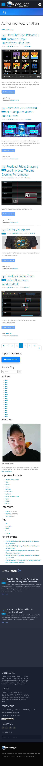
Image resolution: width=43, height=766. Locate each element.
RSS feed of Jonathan (8, 30)
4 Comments (14, 222)
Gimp (7, 487)
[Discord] (10, 727)
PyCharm (8, 494)
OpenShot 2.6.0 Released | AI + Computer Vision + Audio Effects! (20, 112)
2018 (6, 396)
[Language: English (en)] (39, 4)
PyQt (7, 499)
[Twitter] (6, 727)
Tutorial (8, 533)
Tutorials (8, 516)
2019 (6, 394)
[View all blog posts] (19, 570)
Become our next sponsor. (10, 737)
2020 (6, 392)
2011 (6, 410)
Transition (9, 531)
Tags (4, 519)
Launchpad (9, 491)
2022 (6, 388)
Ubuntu (8, 503)
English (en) (30, 756)
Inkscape (8, 489)
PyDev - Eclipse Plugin (12, 496)
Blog (4, 12)
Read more (5, 594)
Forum (12, 715)
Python (8, 501)
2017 (6, 398)
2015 (6, 402)
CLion (7, 482)
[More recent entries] (4, 345)
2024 (6, 384)
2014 (6, 404)
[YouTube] (14, 727)
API (6, 524)
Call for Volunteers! (18, 230)
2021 (6, 390)
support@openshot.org (12, 712)
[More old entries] (39, 348)
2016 (6, 400)
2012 (6, 408)
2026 (6, 380)
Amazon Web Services (12, 480)
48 (34, 345)
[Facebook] (3, 727)
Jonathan (11, 46)
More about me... (7, 471)
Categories (7, 506)
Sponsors (7, 732)
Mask (7, 528)
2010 (6, 412)
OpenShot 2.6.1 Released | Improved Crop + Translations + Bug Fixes (20, 39)
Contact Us (8, 706)
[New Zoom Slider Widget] (22, 303)
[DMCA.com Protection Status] (8, 718)
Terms (24, 756)
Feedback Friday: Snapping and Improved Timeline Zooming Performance (20, 170)
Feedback (9, 220)
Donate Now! (11, 359)
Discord (17, 715)
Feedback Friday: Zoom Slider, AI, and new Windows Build (18, 280)
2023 (6, 386)
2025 (6, 382)
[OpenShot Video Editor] (17, 4)
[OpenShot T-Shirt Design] (22, 243)
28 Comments (14, 100)
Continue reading (8, 92)
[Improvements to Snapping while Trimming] (22, 193)
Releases (28, 46)
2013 (6, 406)
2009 (6, 414)
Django (8, 484)
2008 (6, 416)
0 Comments (14, 159)
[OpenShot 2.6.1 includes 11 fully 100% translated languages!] (22, 64)
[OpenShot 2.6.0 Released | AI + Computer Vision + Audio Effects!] (22, 129)
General (27, 178)
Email (8, 715)
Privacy (19, 756)
